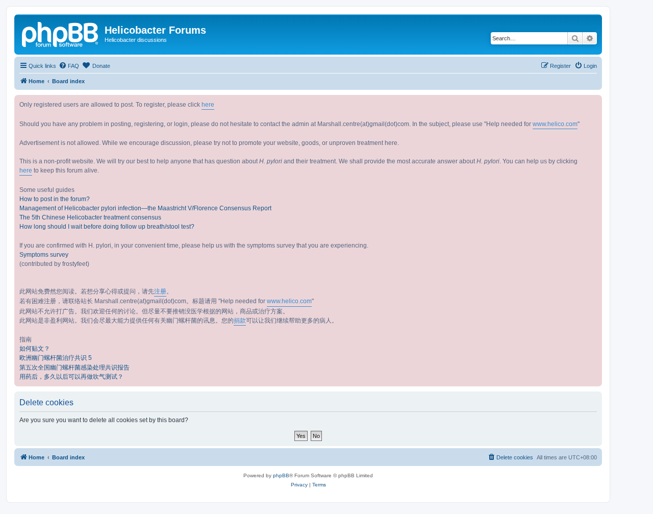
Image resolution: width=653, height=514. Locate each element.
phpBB (281, 475)
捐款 (240, 320)
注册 (160, 291)
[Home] (61, 33)
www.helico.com (555, 124)
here (208, 104)
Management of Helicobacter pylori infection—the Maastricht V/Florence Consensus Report (145, 208)
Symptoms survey (43, 254)
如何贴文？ (34, 348)
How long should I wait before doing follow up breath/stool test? (106, 226)
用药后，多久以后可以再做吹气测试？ (71, 376)
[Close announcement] (594, 103)
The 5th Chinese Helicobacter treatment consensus (90, 217)
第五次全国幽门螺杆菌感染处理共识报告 (74, 367)
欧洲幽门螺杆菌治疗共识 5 (55, 357)
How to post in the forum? (54, 199)
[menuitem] (69, 66)
